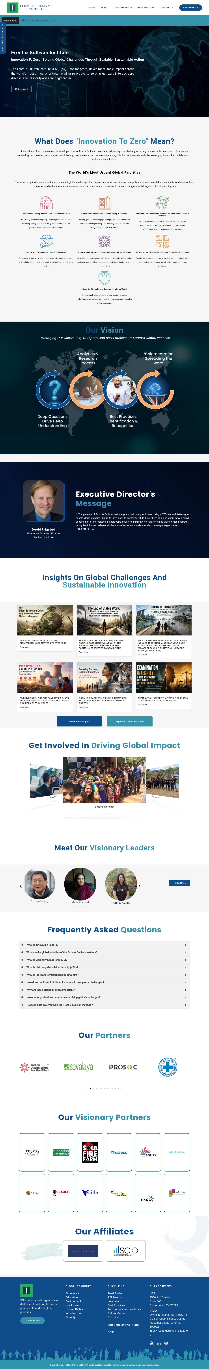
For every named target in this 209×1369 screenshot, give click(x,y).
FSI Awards (115, 1297)
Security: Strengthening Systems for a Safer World (104, 289)
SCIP (111, 1332)
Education (71, 1297)
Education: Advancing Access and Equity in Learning (104, 214)
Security (70, 1317)
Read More (24, 647)
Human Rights (74, 1309)
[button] (132, 528)
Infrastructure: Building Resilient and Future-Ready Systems (162, 252)
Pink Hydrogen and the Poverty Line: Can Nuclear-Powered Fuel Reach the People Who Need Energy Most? (44, 700)
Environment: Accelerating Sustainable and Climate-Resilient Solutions (162, 215)
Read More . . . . (85, 529)
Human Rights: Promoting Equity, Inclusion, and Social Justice (104, 252)
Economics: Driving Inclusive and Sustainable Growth (46, 214)
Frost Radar (115, 1293)
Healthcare (72, 1305)
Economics (72, 1293)
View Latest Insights (79, 721)
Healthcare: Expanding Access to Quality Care (46, 252)
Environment (73, 1301)
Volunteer (113, 1301)
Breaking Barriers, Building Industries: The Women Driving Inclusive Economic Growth (103, 700)
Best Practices (116, 1305)
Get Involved (32, 1321)
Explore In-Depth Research (130, 721)
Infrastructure (73, 1313)
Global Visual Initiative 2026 (38, 20)
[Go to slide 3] (78, 906)
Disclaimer (114, 1317)
